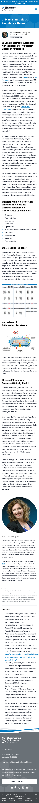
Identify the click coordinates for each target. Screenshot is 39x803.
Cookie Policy (20, 799)
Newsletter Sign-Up (18, 781)
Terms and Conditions (12, 799)
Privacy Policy (4, 799)
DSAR (35, 798)
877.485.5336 (7, 749)
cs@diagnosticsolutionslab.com (20, 762)
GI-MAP (25, 77)
